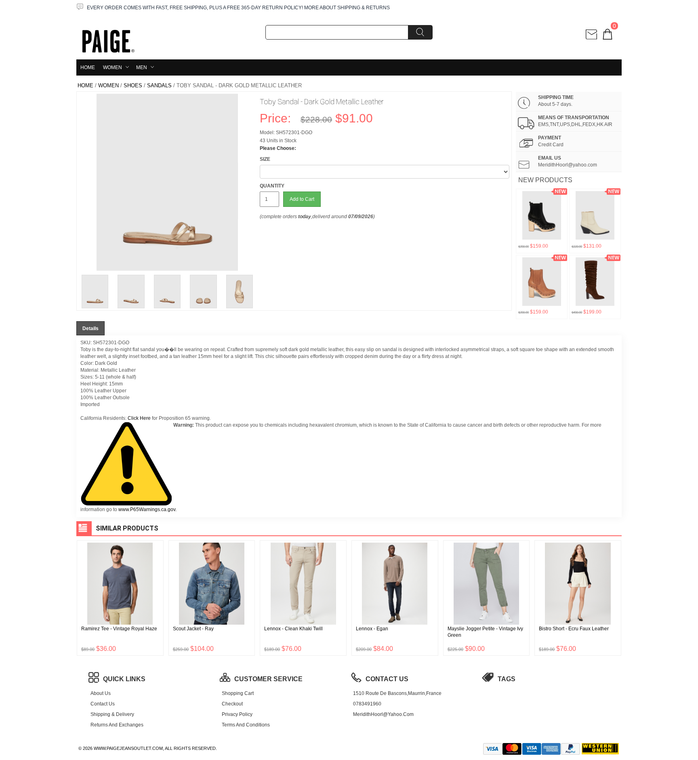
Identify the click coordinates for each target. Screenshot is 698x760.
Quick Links (124, 679)
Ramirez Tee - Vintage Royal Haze (119, 629)
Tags (506, 679)
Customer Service (268, 679)
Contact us (102, 704)
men (141, 67)
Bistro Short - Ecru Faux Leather (574, 629)
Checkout (232, 704)
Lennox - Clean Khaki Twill (293, 629)
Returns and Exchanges (116, 725)
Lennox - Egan (372, 629)
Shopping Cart (238, 693)
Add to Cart (302, 199)
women (112, 67)
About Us (100, 693)
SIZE (265, 159)
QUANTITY (272, 186)
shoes (133, 85)
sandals (159, 85)
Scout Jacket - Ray (193, 629)
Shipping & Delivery (112, 714)
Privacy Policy (237, 714)
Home (87, 67)
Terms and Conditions (246, 725)
